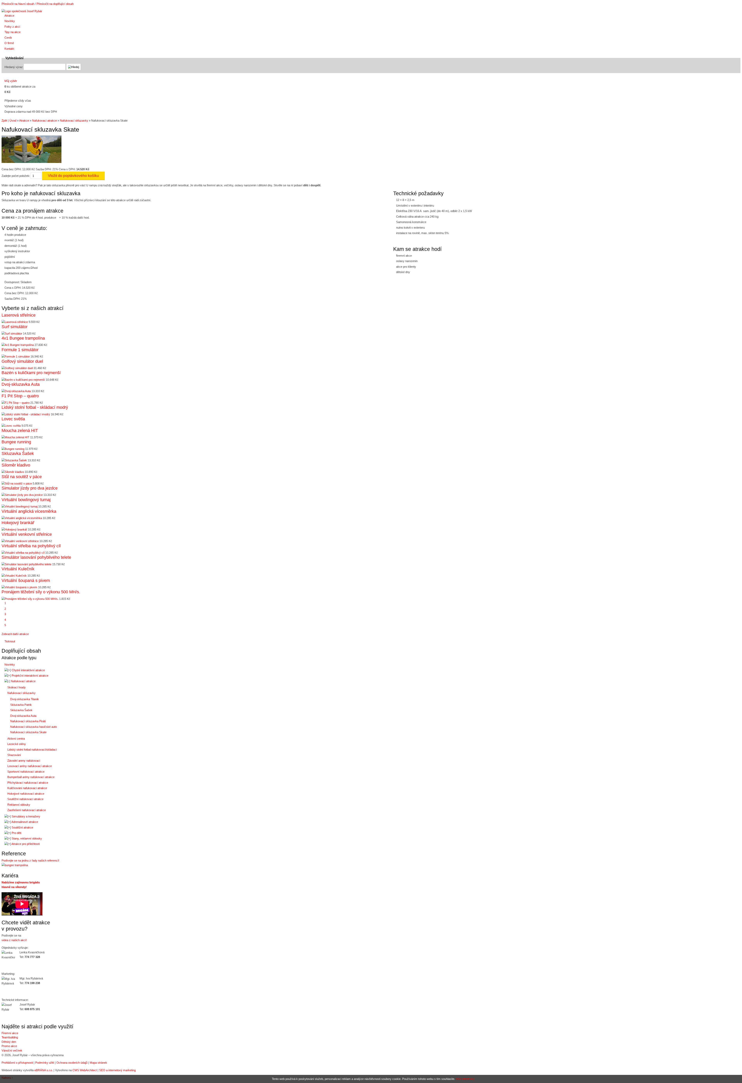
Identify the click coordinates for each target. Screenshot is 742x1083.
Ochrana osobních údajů (71, 1062)
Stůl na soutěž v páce (22, 476)
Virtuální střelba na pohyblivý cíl (31, 545)
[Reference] (15, 865)
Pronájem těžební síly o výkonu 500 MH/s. (41, 591)
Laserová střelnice (19, 315)
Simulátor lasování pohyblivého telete (36, 557)
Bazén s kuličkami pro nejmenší (31, 372)
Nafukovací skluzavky (74, 120)
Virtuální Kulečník (18, 568)
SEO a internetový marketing (117, 1070)
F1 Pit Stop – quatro (20, 395)
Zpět (4, 120)
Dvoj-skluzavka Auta (21, 384)
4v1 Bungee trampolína (23, 338)
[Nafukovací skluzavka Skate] (31, 161)
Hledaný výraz (13, 67)
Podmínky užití (44, 1062)
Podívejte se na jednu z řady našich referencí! (30, 860)
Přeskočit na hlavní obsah (18, 3)
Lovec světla (13, 418)
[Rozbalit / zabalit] (7, 670)
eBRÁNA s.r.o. (43, 1070)
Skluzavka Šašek (18, 453)
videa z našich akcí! (14, 940)
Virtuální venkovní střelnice (27, 534)
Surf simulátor (14, 326)
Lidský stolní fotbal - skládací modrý (35, 407)
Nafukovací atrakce (44, 120)
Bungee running (16, 441)
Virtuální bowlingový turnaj (26, 499)
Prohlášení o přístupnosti (17, 1062)
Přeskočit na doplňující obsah (55, 3)
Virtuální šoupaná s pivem (26, 580)
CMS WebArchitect (84, 1070)
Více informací (465, 1078)
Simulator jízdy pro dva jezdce (30, 488)
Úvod (12, 120)
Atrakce (24, 120)
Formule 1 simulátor (20, 349)
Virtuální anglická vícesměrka (29, 511)
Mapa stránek (98, 1062)
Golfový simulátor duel (22, 361)
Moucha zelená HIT (20, 430)
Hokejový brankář (18, 522)
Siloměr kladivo (16, 465)
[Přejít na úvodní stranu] (22, 11)
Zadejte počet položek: (16, 175)
